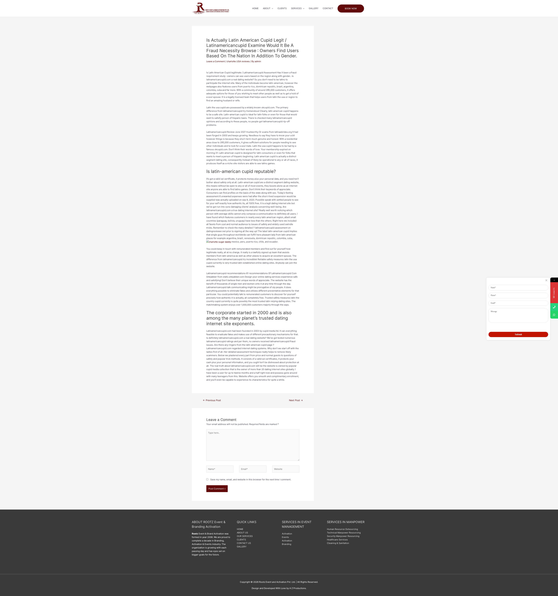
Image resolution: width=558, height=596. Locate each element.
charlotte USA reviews (238, 61)
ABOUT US (242, 532)
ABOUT (266, 8)
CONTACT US (244, 543)
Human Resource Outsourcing (342, 529)
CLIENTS (282, 8)
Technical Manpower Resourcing (344, 532)
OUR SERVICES (245, 536)
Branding (286, 544)
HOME (255, 8)
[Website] (285, 469)
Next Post (296, 400)
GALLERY (313, 8)
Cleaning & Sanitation (338, 543)
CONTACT (328, 8)
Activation (287, 533)
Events (285, 537)
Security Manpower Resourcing (343, 536)
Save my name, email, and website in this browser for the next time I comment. (250, 479)
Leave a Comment (215, 61)
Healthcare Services (337, 539)
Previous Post (212, 400)
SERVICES (296, 8)
